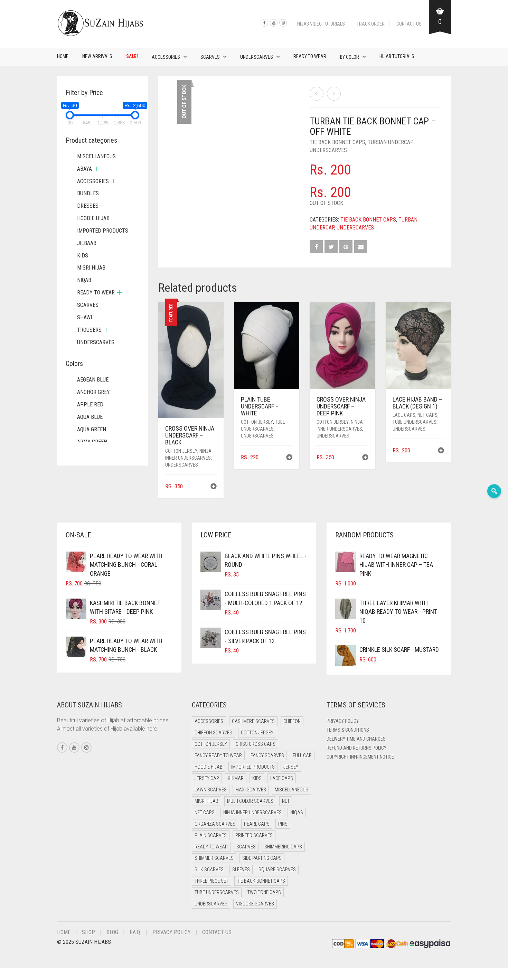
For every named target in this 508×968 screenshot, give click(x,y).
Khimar (236, 778)
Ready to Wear (309, 56)
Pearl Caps (257, 824)
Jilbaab (86, 243)
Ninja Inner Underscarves (252, 812)
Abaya (84, 169)
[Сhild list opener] (96, 169)
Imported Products (102, 230)
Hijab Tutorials (396, 56)
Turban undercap (391, 142)
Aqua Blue (90, 417)
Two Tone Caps (264, 892)
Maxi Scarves (250, 789)
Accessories (166, 57)
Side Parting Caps (262, 858)
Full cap (302, 755)
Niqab (84, 280)
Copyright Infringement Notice (360, 757)
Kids (82, 255)
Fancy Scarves (267, 755)
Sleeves (241, 869)
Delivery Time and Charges (356, 739)
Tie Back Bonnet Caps (337, 142)
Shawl (85, 317)
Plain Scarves (211, 835)
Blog (112, 932)
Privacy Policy (343, 721)
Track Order (371, 24)
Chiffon (292, 721)
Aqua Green (91, 429)
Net (286, 801)
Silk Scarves (209, 869)
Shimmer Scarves (214, 858)
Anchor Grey (93, 392)
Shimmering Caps (283, 846)
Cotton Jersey (181, 451)
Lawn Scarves (211, 789)
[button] (213, 487)
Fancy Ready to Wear (218, 755)
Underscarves (256, 57)
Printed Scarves (254, 835)
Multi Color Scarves (250, 801)
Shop (88, 932)
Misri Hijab (91, 267)
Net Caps (427, 415)
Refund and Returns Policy (356, 748)
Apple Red (90, 404)
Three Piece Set (211, 881)
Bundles (88, 193)
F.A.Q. (135, 932)
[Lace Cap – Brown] (316, 94)
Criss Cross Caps (255, 744)
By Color (349, 57)
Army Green (92, 442)
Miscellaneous (96, 156)
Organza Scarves (215, 824)
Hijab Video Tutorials (321, 24)
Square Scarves (277, 869)
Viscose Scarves (255, 903)
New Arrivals (97, 56)
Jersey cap (207, 778)
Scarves (210, 57)
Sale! (132, 56)
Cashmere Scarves (253, 721)
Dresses (87, 206)
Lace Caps (404, 415)
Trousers (89, 330)
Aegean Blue (93, 379)
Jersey (290, 767)
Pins (283, 824)
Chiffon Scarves (213, 732)
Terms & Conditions (348, 730)
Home (62, 56)
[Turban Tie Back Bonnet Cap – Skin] (334, 94)
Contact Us (409, 24)
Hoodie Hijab (93, 218)
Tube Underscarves (414, 422)
